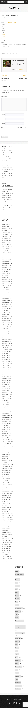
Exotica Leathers (7, 189)
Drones (16, 592)
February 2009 (6, 435)
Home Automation (18, 608)
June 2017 (5, 312)
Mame (16, 644)
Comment (4, 96)
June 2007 (5, 476)
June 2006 (5, 501)
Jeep (16, 614)
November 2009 (6, 417)
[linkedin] (18, 703)
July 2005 (5, 524)
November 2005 (6, 515)
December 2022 (6, 232)
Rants (16, 670)
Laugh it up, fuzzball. (19, 620)
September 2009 (7, 421)
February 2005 (6, 534)
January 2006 (6, 511)
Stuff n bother (17, 676)
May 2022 (5, 242)
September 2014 (7, 364)
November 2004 (6, 540)
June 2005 (5, 526)
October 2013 (6, 376)
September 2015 (7, 349)
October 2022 (6, 236)
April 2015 (5, 359)
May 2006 (5, 503)
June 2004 (5, 550)
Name (3, 114)
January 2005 (6, 536)
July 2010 (5, 400)
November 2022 (6, 234)
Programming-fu (18, 666)
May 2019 (5, 273)
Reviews (17, 673)
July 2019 (5, 271)
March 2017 (6, 314)
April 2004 (5, 554)
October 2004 (6, 542)
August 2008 (6, 448)
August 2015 (6, 351)
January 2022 (6, 244)
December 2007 (6, 464)
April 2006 (5, 505)
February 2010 (6, 411)
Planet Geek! (14, 7)
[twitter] (9, 703)
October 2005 (6, 517)
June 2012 (5, 382)
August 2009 (6, 423)
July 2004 (5, 548)
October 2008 (6, 444)
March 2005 (6, 532)
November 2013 (6, 374)
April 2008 (5, 456)
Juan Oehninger (6, 203)
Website (3, 123)
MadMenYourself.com (3, 36)
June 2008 (5, 452)
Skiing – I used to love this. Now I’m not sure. (7, 175)
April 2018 (5, 294)
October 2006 (6, 493)
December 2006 (6, 489)
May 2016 (5, 333)
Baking (16, 571)
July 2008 (5, 450)
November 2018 (6, 283)
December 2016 (6, 320)
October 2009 (6, 419)
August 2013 (6, 378)
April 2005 (5, 530)
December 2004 (6, 538)
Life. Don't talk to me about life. (19, 626)
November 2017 (6, 302)
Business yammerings (19, 574)
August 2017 (6, 308)
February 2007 (6, 485)
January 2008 (6, 462)
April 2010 (5, 407)
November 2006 (6, 491)
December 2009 (6, 415)
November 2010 (6, 394)
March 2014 (6, 366)
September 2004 (7, 544)
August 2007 (6, 472)
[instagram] (16, 703)
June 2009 (5, 427)
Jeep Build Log (5, 191)
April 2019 (5, 275)
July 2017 (5, 310)
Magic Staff (17, 641)
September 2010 (7, 398)
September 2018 (7, 285)
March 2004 (6, 556)
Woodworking (18, 688)
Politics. (16, 663)
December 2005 (6, 513)
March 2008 (6, 458)
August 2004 (6, 546)
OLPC (16, 657)
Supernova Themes (17, 699)
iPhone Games (18, 611)
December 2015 (6, 343)
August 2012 (6, 380)
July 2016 (5, 329)
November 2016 (6, 322)
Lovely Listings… (23, 78)
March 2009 (6, 433)
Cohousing (17, 586)
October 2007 (6, 468)
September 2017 (7, 306)
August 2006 (6, 497)
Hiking (16, 605)
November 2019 (6, 263)
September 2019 (7, 267)
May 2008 (5, 454)
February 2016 (6, 339)
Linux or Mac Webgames (20, 633)
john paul (5, 197)
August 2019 (6, 269)
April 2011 (5, 388)
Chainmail (17, 579)
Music (16, 651)
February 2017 (6, 316)
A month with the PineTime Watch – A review (7, 161)
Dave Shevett (5, 53)
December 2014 (6, 361)
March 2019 (6, 277)
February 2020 (6, 259)
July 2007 (5, 474)
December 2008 (6, 439)
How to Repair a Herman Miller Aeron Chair (7, 199)
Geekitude (17, 598)
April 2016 (5, 335)
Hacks (16, 601)
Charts (16, 582)
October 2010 (6, 396)
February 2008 (6, 460)
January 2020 (6, 261)
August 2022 (6, 240)
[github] (14, 703)
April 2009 (5, 431)
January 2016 (6, 341)
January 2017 (6, 318)
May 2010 (5, 405)
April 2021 (5, 251)
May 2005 (5, 528)
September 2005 (7, 520)
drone (16, 589)
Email (3, 119)
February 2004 (6, 559)
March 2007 (6, 483)
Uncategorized (18, 682)
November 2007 (6, 466)
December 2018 (6, 281)
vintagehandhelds (18, 685)
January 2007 (6, 487)
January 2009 (6, 437)
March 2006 (6, 507)
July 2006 (5, 499)
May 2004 (5, 552)
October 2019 (6, 265)
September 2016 (7, 324)
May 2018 (5, 292)
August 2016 (6, 327)
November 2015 (6, 345)
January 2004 (6, 561)
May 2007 (5, 479)
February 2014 (6, 368)
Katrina (16, 617)
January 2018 (6, 298)
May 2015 (5, 357)
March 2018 (6, 296)
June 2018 (5, 290)
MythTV (17, 654)
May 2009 (5, 429)
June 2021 (5, 249)
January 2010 (6, 413)
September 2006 (7, 495)
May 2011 (5, 386)
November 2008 (6, 442)
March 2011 (6, 390)
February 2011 (6, 392)
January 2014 (6, 370)
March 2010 (6, 409)
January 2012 (6, 384)
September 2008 (7, 446)
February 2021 (6, 253)
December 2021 (6, 246)
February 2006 (6, 509)
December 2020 (6, 255)
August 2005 (6, 522)
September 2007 (7, 470)
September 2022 (7, 238)
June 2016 (5, 331)
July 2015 (5, 353)
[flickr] (11, 703)
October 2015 (6, 347)
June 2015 (5, 355)
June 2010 (5, 402)
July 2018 (5, 287)
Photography (17, 660)
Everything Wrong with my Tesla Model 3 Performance (7, 208)
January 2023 (6, 230)
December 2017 (6, 300)
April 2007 (5, 481)
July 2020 (5, 257)
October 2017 (6, 304)
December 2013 (6, 372)
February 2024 (6, 228)
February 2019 (6, 279)
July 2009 (5, 425)
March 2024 (6, 226)
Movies (16, 647)
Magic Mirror (17, 638)
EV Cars (17, 595)
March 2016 (6, 337)
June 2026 (5, 224)
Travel (16, 679)
